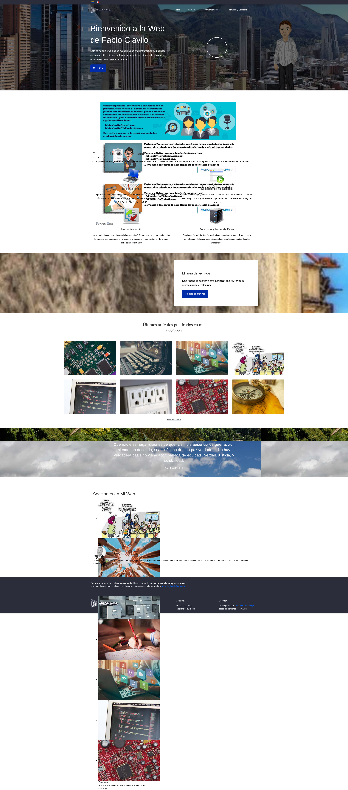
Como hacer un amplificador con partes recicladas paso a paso (146, 402)
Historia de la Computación (140, 366)
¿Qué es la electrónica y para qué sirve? (90, 364)
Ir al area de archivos (195, 294)
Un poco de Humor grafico (251, 366)
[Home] (101, 10)
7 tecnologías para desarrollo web (88, 404)
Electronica (103, 782)
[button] (192, 9)
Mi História (98, 68)
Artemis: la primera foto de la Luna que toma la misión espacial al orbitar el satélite (202, 362)
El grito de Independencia (251, 404)
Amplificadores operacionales (197, 404)
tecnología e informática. (173, 586)
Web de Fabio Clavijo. (244, 605)
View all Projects (174, 419)
